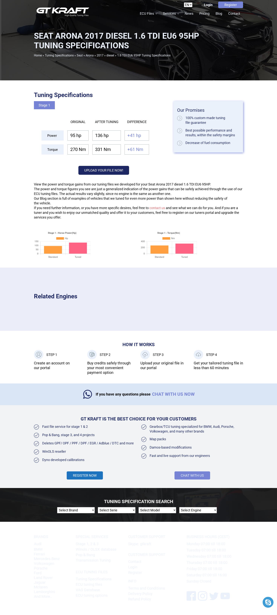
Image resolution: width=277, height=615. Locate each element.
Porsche (41, 568)
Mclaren (40, 587)
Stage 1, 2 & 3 (87, 544)
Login (208, 5)
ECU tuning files (89, 584)
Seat (80, 55)
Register (230, 5)
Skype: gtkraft (139, 544)
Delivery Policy (140, 593)
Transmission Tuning (93, 560)
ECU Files (147, 13)
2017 (100, 55)
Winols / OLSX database (96, 549)
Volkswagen (44, 563)
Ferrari (39, 554)
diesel (110, 55)
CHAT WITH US (192, 475)
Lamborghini (44, 592)
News (189, 13)
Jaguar (40, 582)
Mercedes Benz (47, 559)
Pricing (204, 13)
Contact (234, 13)
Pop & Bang (85, 555)
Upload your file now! (103, 170)
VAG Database (88, 590)
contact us (157, 208)
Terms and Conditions (146, 588)
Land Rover (43, 577)
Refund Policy (139, 599)
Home (38, 55)
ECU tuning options (92, 595)
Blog (219, 13)
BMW (38, 549)
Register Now (85, 475)
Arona (90, 55)
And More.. (43, 596)
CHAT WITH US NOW (173, 394)
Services (169, 13)
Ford (37, 573)
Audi (37, 544)
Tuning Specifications (59, 55)
